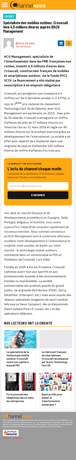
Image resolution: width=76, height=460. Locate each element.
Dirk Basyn (25, 46)
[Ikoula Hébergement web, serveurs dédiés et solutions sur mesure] (11, 436)
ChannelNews (27, 5)
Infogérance (17, 438)
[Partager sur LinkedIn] (61, 43)
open (5, 4)
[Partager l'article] (68, 43)
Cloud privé (7, 438)
